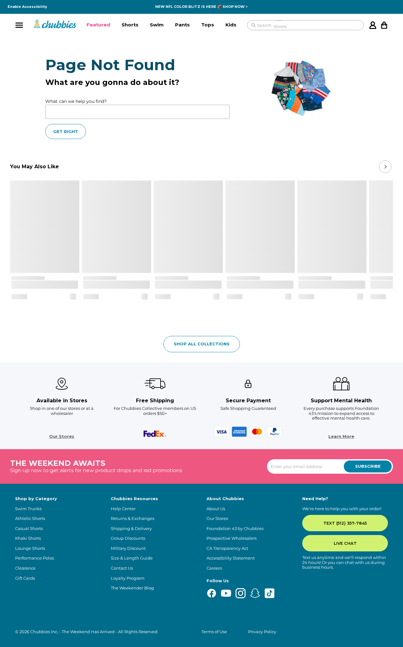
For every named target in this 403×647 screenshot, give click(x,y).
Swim (157, 25)
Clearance (25, 568)
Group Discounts (128, 538)
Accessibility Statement (231, 558)
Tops (207, 25)
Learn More (341, 436)
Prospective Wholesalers (232, 538)
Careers (214, 568)
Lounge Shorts (30, 548)
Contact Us (122, 568)
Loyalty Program (128, 578)
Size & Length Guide (132, 558)
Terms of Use (214, 631)
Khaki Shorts (28, 538)
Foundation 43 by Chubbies (235, 528)
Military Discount (128, 548)
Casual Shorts (29, 528)
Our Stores (61, 436)
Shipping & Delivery (131, 528)
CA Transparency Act (227, 548)
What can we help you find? (76, 101)
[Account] (373, 25)
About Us (216, 508)
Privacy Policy (262, 631)
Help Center (123, 508)
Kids (230, 25)
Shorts (130, 25)
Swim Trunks (28, 508)
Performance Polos (34, 558)
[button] (98, 25)
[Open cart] (384, 25)
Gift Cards (25, 578)
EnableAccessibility (27, 7)
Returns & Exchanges (132, 518)
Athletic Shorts (30, 518)
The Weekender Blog (132, 588)
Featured (98, 25)
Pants (182, 25)
